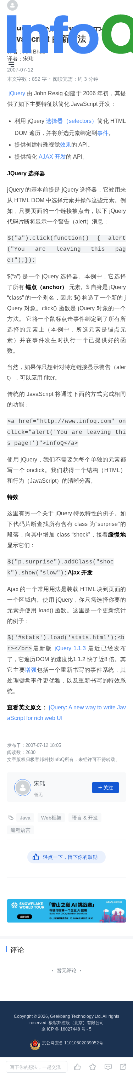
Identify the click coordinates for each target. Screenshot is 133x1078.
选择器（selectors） (71, 121)
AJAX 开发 (51, 157)
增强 (31, 670)
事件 (103, 133)
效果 (65, 145)
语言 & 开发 (85, 818)
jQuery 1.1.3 (70, 648)
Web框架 (51, 818)
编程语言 (21, 830)
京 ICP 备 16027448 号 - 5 (66, 1029)
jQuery (17, 93)
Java (25, 818)
